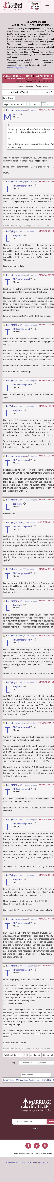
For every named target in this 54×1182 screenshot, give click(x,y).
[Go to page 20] (21, 104)
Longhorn (33, 110)
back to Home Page (12, 4)
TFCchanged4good (29, 231)
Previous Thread (20, 92)
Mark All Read (22, 1080)
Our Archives (42, 76)
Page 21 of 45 (10, 104)
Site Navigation (47, 5)
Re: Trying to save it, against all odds (22, 110)
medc (35, 182)
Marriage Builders (12, 76)
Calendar (29, 86)
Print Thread (8, 98)
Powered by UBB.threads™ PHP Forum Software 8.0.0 (27, 1162)
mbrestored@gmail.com (17, 68)
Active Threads (42, 86)
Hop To (15, 1063)
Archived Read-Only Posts (20, 79)
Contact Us (34, 1080)
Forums (28, 76)
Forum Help (46, 1080)
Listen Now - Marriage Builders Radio (34, 6)
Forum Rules (8, 1080)
